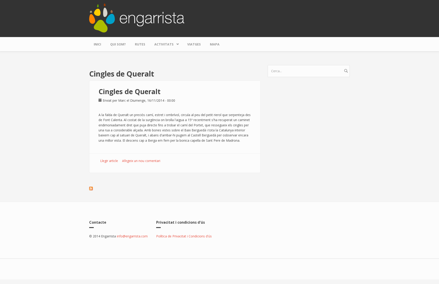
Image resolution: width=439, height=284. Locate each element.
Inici (97, 44)
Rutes (140, 44)
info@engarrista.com (132, 236)
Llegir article (109, 161)
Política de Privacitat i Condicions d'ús (184, 236)
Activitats (162, 43)
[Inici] (136, 17)
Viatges (194, 44)
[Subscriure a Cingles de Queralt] (175, 188)
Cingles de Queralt (130, 91)
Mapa (215, 44)
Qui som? (118, 44)
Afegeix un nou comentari (141, 161)
